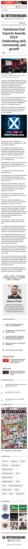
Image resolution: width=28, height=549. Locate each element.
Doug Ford (5, 465)
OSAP (17, 473)
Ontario (4, 493)
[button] (22, 23)
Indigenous (14, 461)
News (14, 52)
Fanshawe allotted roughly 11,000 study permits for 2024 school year (17, 361)
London (17, 489)
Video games (16, 279)
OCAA (17, 481)
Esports (12, 276)
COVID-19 (5, 461)
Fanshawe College (7, 469)
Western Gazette (7, 489)
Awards (6, 276)
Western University (7, 473)
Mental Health (20, 493)
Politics (22, 461)
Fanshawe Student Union (15, 485)
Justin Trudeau (15, 465)
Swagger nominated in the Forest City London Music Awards (17, 373)
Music (11, 493)
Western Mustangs (7, 481)
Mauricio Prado (8, 52)
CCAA (3, 485)
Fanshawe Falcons (7, 477)
